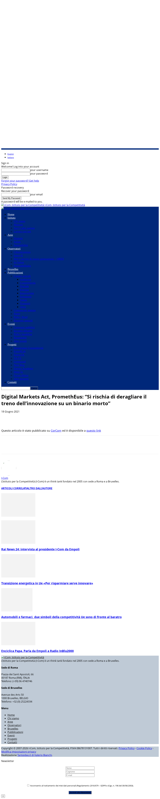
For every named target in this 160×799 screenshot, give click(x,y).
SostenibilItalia (22, 265)
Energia (24, 289)
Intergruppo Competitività (28, 347)
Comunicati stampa (25, 310)
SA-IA (17, 358)
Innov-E (18, 255)
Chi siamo (19, 221)
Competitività (27, 282)
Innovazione (27, 293)
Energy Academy (23, 368)
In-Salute (19, 262)
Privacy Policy (9, 184)
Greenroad (20, 361)
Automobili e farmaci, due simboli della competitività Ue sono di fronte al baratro (61, 617)
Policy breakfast (23, 334)
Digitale (18, 238)
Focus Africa (21, 375)
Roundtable (20, 337)
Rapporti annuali (23, 320)
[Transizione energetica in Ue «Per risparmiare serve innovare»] (18, 576)
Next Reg (19, 365)
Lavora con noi (22, 231)
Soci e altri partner (24, 228)
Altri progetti (21, 378)
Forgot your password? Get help (20, 180)
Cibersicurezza (22, 252)
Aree (10, 234)
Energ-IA (19, 354)
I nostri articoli (22, 276)
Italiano (11, 157)
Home (11, 214)
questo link (93, 430)
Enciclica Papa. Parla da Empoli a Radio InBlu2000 (37, 651)
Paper (17, 313)
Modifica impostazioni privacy (18, 751)
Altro (23, 306)
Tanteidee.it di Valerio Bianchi (34, 755)
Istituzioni (25, 296)
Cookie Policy (144, 748)
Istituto (11, 217)
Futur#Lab (20, 351)
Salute (17, 241)
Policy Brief (21, 317)
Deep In (18, 371)
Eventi (11, 323)
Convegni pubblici (24, 327)
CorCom (56, 430)
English (11, 154)
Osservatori (14, 248)
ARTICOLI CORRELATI (14, 488)
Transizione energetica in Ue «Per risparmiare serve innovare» (47, 583)
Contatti (12, 382)
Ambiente (25, 279)
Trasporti (25, 303)
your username (39, 170)
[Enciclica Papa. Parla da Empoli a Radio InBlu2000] (18, 644)
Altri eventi (20, 341)
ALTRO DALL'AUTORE (39, 488)
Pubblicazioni (15, 272)
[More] (70, 419)
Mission (18, 224)
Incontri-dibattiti (23, 330)
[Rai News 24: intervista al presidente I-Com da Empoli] (18, 542)
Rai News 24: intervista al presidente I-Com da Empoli (40, 549)
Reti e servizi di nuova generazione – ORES (39, 258)
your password (39, 173)
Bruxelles (13, 269)
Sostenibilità (21, 245)
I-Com (4, 478)
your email (36, 194)
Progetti (12, 344)
